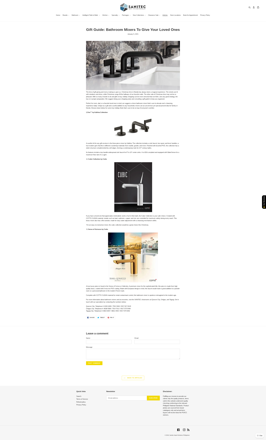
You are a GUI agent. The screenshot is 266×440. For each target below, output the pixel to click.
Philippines (186, 435)
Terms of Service (82, 399)
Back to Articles (134, 378)
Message (89, 347)
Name (88, 338)
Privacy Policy (81, 405)
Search (78, 396)
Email (136, 338)
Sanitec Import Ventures (176, 435)
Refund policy (81, 402)
